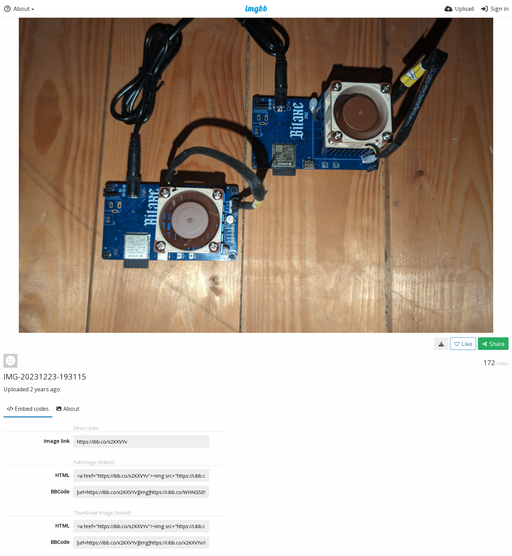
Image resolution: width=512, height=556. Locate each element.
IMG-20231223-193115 (44, 376)
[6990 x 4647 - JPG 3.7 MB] (441, 343)
